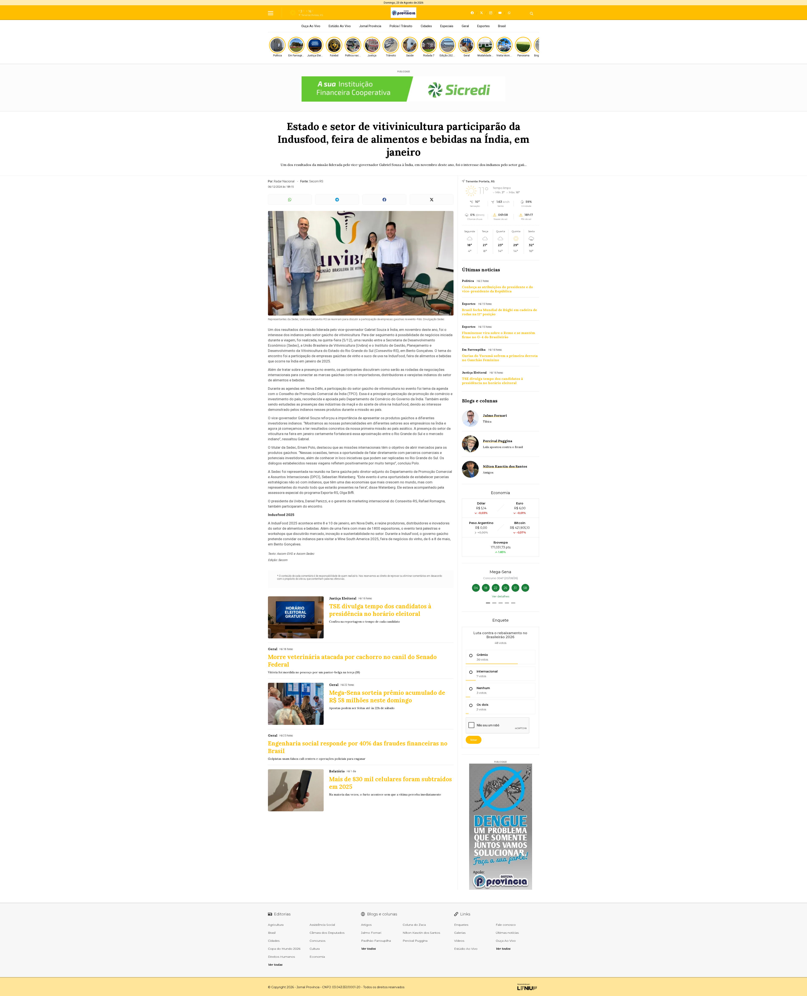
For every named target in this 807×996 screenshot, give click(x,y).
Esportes (483, 26)
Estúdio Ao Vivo (340, 26)
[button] (488, 603)
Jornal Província (370, 26)
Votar (473, 739)
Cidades (426, 26)
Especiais (446, 26)
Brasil (502, 26)
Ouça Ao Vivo (310, 26)
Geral (465, 26)
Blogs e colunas (479, 401)
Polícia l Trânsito (401, 26)
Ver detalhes (500, 596)
